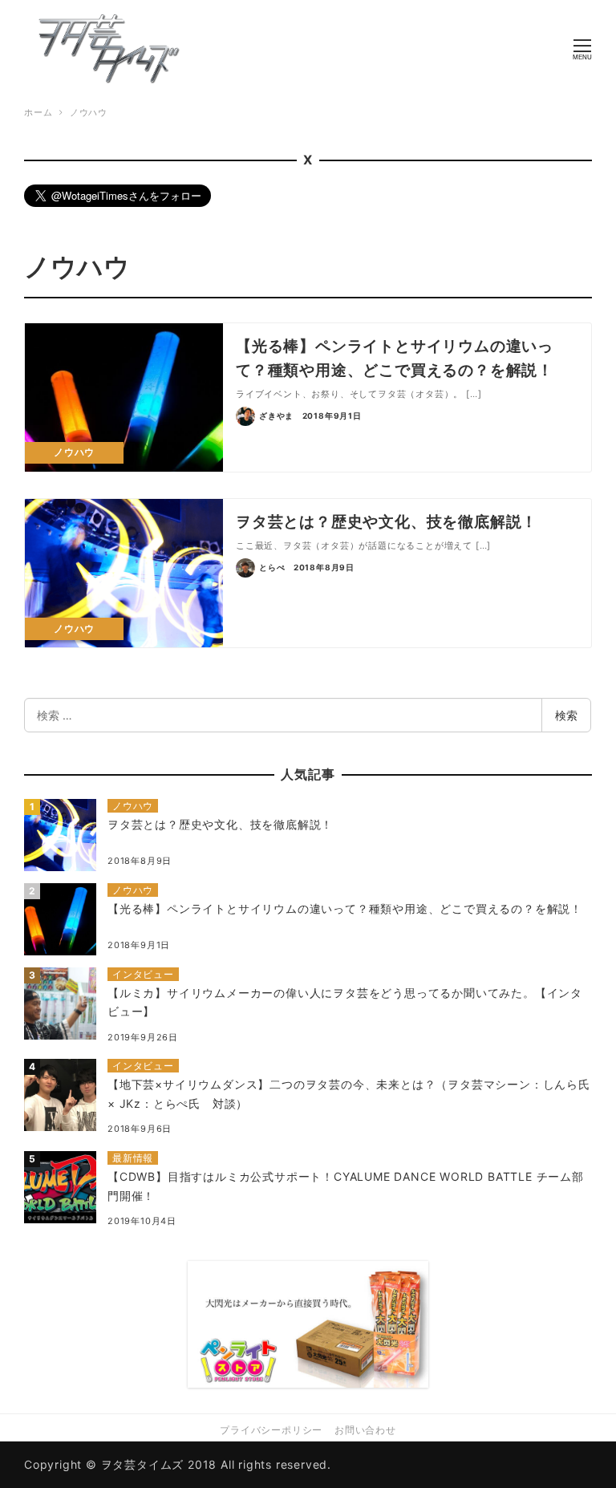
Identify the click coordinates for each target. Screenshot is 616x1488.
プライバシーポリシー (271, 1430)
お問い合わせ (365, 1430)
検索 (566, 715)
